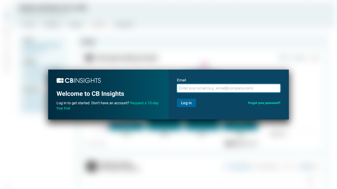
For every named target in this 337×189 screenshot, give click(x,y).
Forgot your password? (264, 103)
